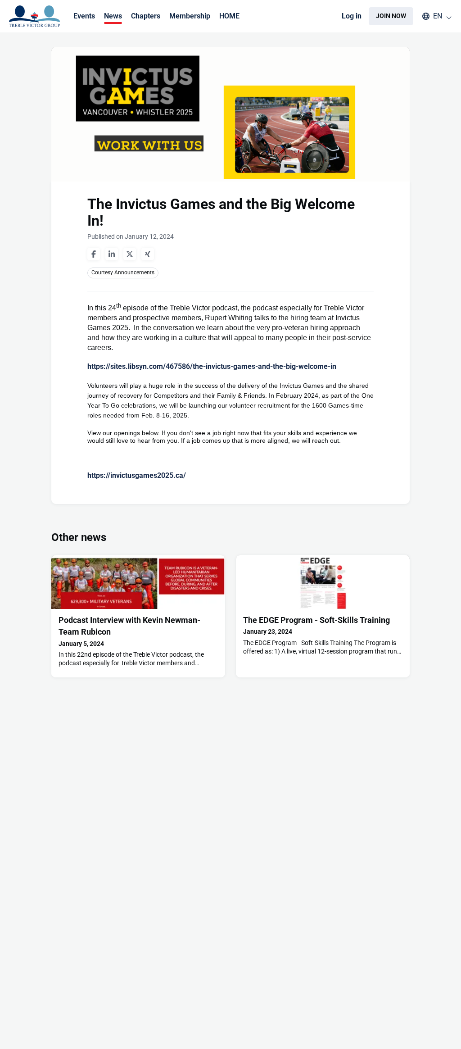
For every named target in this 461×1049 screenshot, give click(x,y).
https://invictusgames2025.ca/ (136, 475)
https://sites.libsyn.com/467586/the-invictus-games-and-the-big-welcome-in (211, 366)
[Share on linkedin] (111, 254)
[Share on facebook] (93, 254)
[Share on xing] (147, 254)
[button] (432, 16)
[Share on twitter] (129, 254)
